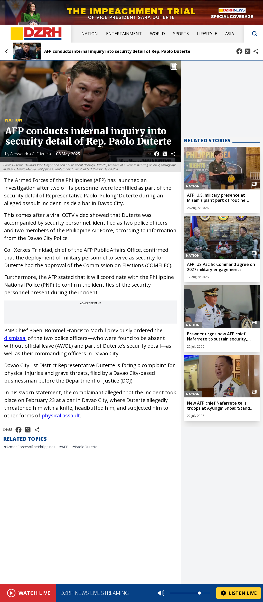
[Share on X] (248, 51)
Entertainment (124, 33)
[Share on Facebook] (239, 51)
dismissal (15, 338)
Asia (229, 33)
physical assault (61, 415)
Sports (181, 33)
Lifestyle (207, 33)
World (157, 33)
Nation (89, 33)
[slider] (199, 593)
